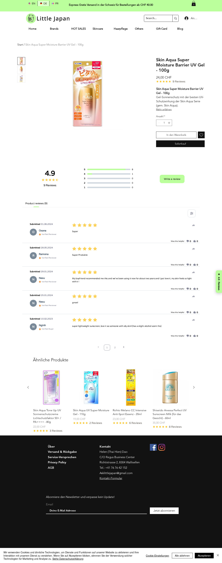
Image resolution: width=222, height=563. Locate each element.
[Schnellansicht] (51, 387)
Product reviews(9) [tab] (36, 203)
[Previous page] (98, 347)
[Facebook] (153, 447)
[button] (193, 3)
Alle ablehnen (182, 555)
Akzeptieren (204, 555)
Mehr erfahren (164, 109)
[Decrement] (159, 123)
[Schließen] (218, 555)
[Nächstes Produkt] (194, 387)
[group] (111, 401)
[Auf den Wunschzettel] (201, 135)
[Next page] (123, 347)
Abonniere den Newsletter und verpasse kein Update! (80, 497)
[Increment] (169, 123)
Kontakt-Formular (111, 478)
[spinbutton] (164, 123)
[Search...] (175, 18)
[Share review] (193, 225)
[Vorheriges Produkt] (28, 387)
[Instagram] (161, 447)
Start (20, 44)
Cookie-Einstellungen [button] (157, 555)
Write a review (172, 179)
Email (49, 504)
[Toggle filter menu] (192, 213)
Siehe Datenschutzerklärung (67, 558)
